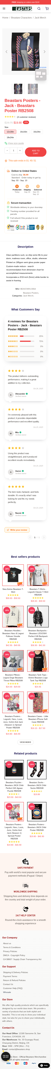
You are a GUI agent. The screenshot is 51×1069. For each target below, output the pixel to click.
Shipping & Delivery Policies (15, 972)
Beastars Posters (30, 293)
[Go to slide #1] (18, 89)
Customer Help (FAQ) (13, 988)
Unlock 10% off (6, 1056)
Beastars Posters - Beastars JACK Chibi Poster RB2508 (37, 827)
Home (5, 17)
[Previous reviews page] (30, 537)
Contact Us (8, 984)
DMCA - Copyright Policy (14, 955)
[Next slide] (44, 52)
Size (6, 127)
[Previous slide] (7, 52)
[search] (39, 8)
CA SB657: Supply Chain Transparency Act (22, 959)
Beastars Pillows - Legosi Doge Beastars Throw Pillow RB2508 (13, 678)
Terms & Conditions (12, 947)
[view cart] (47, 8)
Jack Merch (40, 17)
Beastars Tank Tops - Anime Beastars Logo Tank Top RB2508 (38, 678)
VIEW (13, 583)
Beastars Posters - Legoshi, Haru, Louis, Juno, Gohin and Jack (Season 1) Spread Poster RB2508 (13, 722)
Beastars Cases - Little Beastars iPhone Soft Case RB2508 (38, 719)
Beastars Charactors (21, 17)
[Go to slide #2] (33, 89)
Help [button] (46, 1065)
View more (25, 742)
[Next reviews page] (43, 537)
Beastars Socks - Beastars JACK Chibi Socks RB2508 (37, 785)
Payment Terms (10, 976)
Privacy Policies (10, 951)
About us (7, 943)
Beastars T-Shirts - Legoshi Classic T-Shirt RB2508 (38, 592)
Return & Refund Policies (14, 980)
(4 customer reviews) (26, 117)
